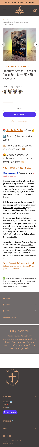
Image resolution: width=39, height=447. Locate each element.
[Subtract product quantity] (5, 100)
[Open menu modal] (4, 10)
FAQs (4, 404)
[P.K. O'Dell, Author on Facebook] (4, 436)
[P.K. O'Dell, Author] (19, 10)
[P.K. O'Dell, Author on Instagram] (7, 436)
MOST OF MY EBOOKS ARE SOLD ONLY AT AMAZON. (19, 2)
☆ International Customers (9, 317)
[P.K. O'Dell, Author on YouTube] (10, 436)
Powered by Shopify (8, 443)
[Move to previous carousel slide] (2, 44)
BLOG (5, 407)
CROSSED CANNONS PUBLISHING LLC (16, 66)
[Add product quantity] (11, 100)
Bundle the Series (14, 130)
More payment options (19, 121)
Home (5, 20)
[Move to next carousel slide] (36, 44)
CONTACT (6, 402)
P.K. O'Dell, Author (17, 441)
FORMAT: (13, 86)
